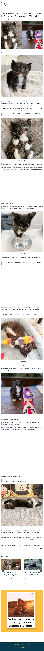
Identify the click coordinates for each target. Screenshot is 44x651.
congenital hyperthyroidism (15, 310)
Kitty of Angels (23, 97)
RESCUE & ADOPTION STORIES (8, 10)
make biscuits (25, 427)
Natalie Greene (7, 578)
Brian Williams (4, 19)
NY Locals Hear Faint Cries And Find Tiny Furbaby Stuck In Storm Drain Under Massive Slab (33, 574)
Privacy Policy (20, 644)
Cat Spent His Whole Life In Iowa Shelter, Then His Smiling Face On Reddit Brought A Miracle (11, 574)
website (32, 539)
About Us (14, 644)
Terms (25, 644)
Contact (30, 644)
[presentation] (11, 564)
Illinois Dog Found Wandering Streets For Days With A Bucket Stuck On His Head (10, 545)
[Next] (41, 571)
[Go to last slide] (3, 571)
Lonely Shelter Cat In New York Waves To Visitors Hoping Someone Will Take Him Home (33, 546)
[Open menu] (42, 4)
